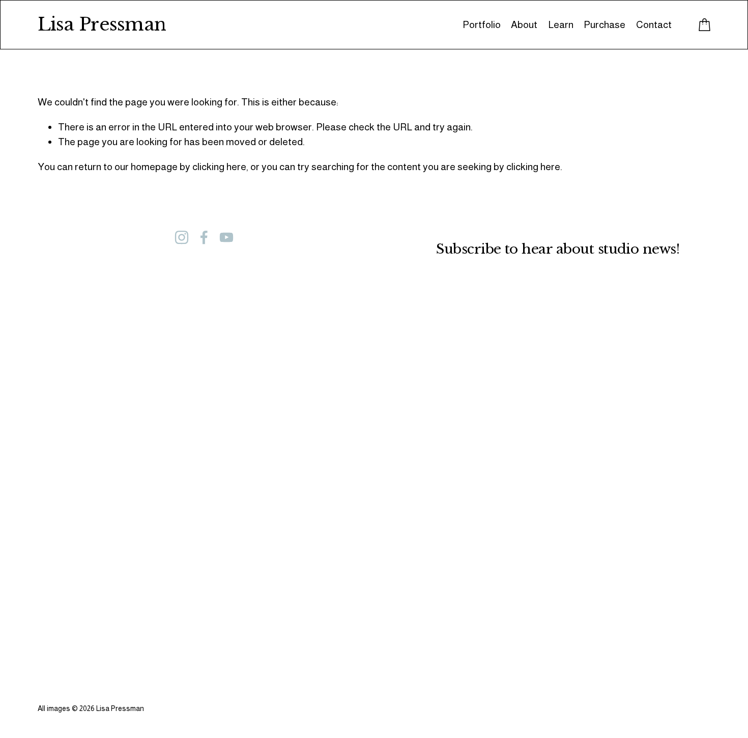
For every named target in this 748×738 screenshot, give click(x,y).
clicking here (219, 166)
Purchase (604, 24)
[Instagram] (182, 237)
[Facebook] (204, 237)
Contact (654, 24)
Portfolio (482, 24)
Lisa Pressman (102, 24)
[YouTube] (226, 237)
